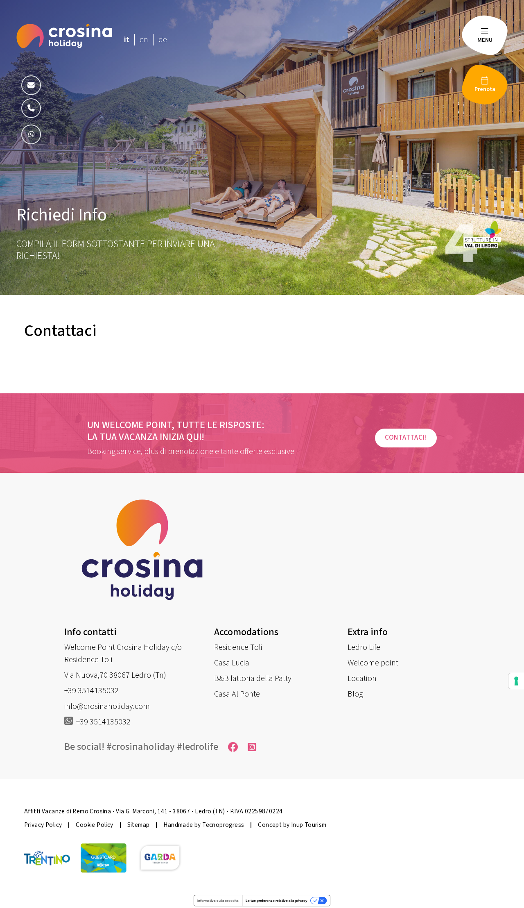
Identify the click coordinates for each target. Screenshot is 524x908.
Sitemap (138, 825)
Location (362, 678)
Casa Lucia (231, 663)
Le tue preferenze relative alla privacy (276, 901)
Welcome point (373, 663)
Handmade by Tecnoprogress (203, 825)
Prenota (484, 89)
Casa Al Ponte (237, 694)
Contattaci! (406, 438)
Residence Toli (238, 647)
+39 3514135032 (91, 691)
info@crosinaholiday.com (107, 706)
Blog (355, 694)
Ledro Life (364, 647)
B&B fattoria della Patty (252, 678)
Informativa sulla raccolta (218, 901)
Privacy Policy (43, 825)
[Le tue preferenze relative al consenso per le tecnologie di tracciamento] (516, 681)
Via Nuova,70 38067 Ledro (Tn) (115, 675)
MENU (484, 40)
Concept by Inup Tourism (292, 825)
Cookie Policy (94, 825)
